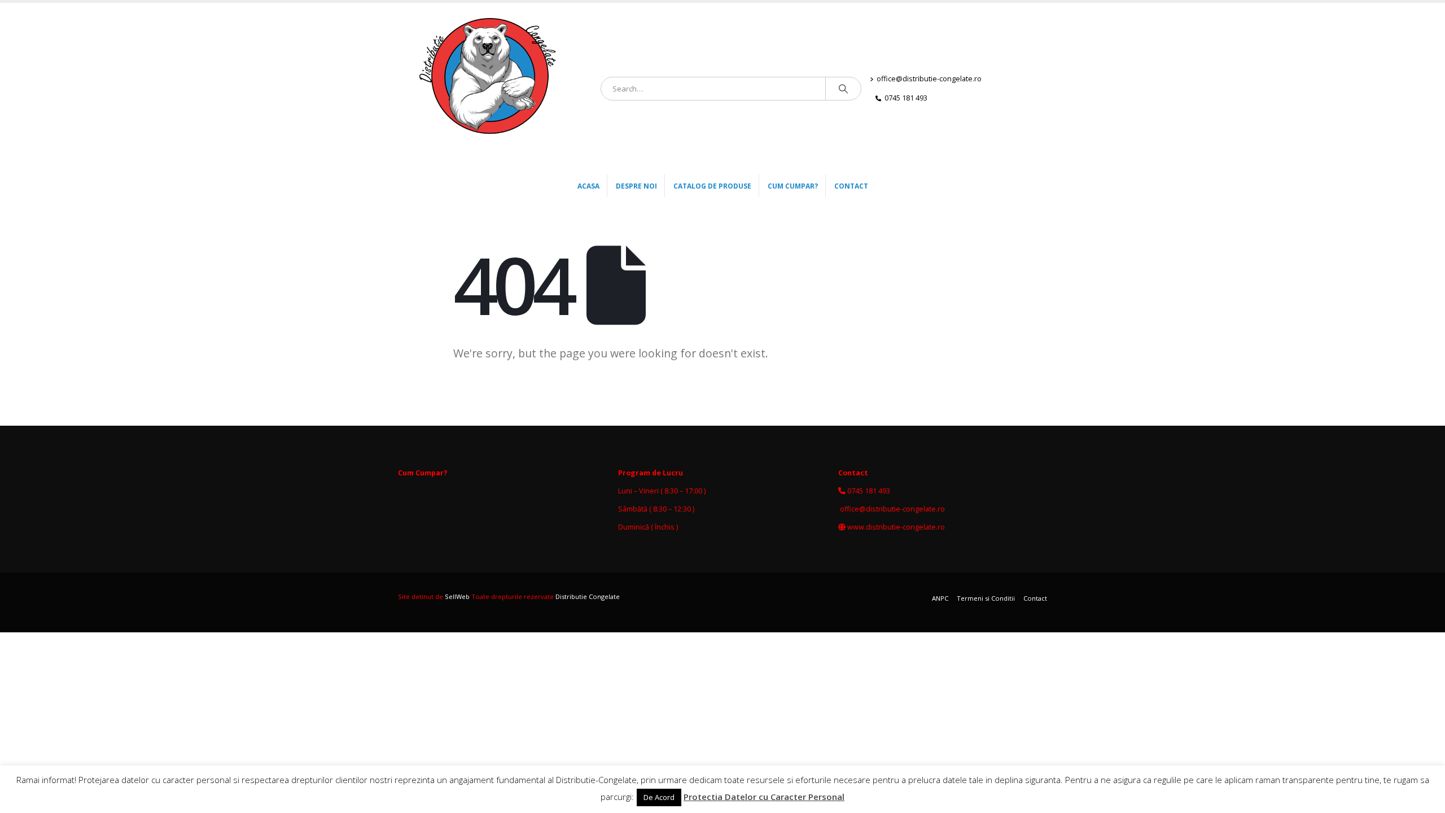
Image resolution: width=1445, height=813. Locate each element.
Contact (851, 186)
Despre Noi (636, 186)
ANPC (940, 598)
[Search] (843, 88)
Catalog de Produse (712, 186)
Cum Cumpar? (793, 186)
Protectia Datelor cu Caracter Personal (764, 796)
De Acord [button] (659, 797)
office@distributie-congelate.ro (929, 79)
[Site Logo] (495, 88)
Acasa (588, 186)
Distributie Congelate (587, 596)
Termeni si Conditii (986, 598)
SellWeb (457, 596)
